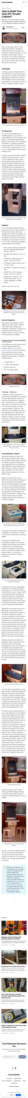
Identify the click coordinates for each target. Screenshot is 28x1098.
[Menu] (26, 2)
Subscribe (13, 890)
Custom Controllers (19, 881)
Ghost (17, 1086)
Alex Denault (9, 27)
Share (23, 27)
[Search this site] (23, 2)
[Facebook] (15, 1068)
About (24, 1080)
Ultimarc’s (14, 348)
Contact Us (14, 1083)
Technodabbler (7, 2)
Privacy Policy (17, 1078)
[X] (12, 1068)
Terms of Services (7, 1080)
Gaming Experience (6, 8)
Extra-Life (9, 1078)
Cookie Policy (17, 1080)
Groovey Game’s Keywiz (8, 350)
